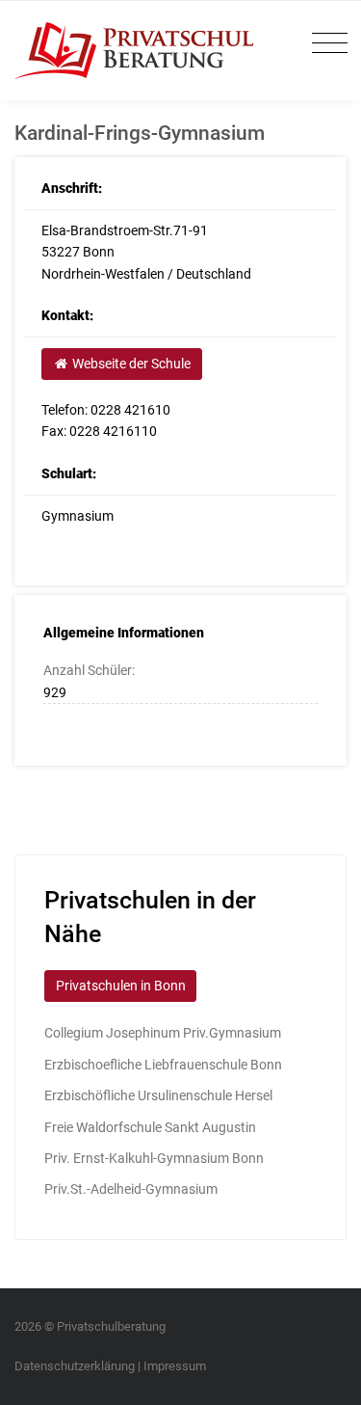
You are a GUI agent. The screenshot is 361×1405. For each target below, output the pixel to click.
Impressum (174, 1366)
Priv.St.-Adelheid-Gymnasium (131, 1189)
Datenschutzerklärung (74, 1366)
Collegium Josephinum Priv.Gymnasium (162, 1032)
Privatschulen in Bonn (121, 985)
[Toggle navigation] (325, 44)
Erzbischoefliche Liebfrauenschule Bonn (163, 1064)
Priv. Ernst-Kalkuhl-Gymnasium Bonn (154, 1158)
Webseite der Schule (130, 363)
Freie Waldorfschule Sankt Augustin (150, 1127)
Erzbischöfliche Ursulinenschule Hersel (158, 1095)
